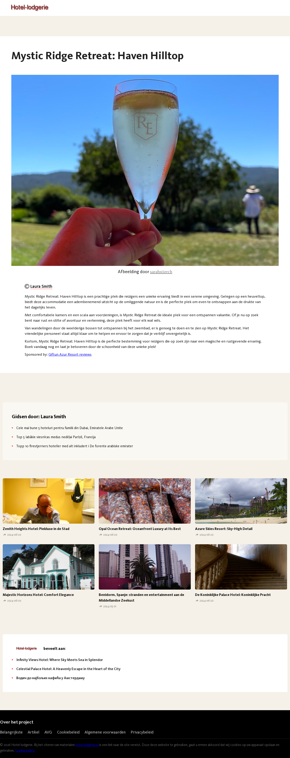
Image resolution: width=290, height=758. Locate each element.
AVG (48, 732)
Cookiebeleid (68, 732)
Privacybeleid (142, 732)
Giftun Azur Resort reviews (70, 354)
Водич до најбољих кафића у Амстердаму (50, 678)
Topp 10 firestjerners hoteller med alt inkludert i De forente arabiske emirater (74, 446)
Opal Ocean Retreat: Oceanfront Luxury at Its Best (140, 529)
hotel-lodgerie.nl (87, 745)
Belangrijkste (11, 732)
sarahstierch (161, 271)
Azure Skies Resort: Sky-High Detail (223, 529)
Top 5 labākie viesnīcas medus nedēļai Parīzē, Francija (56, 437)
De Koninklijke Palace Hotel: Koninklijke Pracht (233, 595)
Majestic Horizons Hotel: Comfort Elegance (38, 595)
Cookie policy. (25, 750)
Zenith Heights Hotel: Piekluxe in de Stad (36, 529)
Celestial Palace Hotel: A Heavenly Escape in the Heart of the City (68, 669)
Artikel (33, 732)
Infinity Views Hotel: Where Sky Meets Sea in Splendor (59, 660)
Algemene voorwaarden (105, 732)
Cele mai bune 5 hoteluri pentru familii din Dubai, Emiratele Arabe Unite (69, 428)
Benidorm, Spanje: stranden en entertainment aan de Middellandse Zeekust (141, 598)
